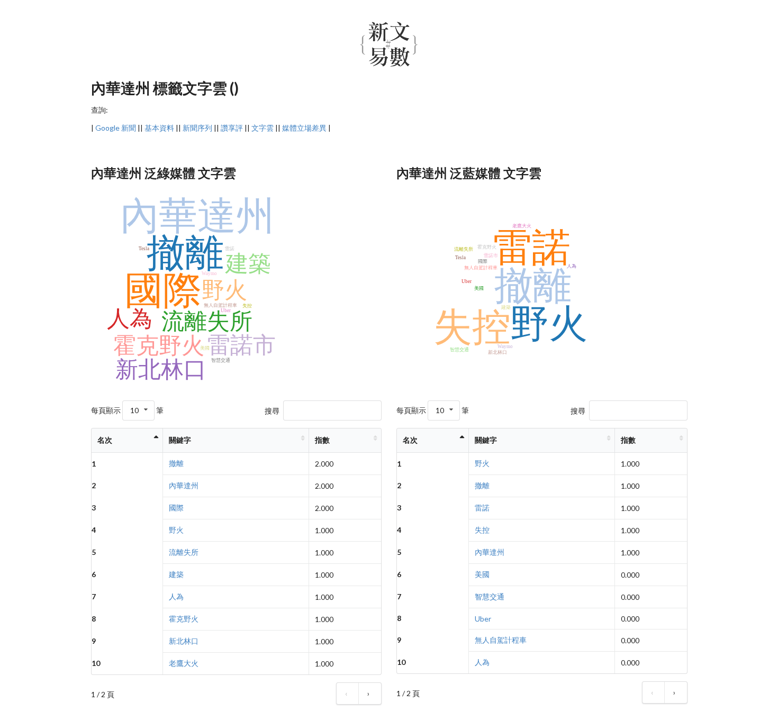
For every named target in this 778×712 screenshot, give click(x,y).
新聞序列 (197, 127)
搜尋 (272, 410)
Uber (483, 618)
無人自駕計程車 (501, 639)
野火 (176, 529)
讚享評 (232, 127)
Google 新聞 (115, 127)
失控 (482, 529)
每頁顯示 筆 (127, 410)
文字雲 (262, 127)
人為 (176, 596)
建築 (176, 574)
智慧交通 (489, 596)
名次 (104, 439)
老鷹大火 (183, 663)
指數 (322, 439)
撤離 (176, 463)
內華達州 (183, 485)
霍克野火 (183, 618)
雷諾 (482, 507)
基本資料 (159, 127)
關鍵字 (180, 439)
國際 (176, 507)
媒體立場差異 (304, 127)
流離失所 (183, 551)
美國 (482, 574)
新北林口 (183, 640)
